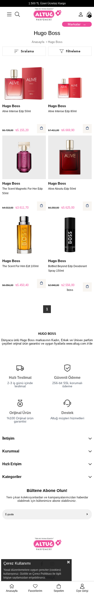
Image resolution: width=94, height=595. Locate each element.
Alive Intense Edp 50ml (16, 111)
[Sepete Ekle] (41, 128)
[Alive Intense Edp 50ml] (24, 80)
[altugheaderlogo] (47, 544)
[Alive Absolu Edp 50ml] (70, 157)
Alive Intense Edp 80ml (62, 111)
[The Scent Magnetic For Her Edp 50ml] (24, 157)
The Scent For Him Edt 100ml (20, 266)
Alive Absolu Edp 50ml (62, 188)
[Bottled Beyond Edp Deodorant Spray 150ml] (70, 235)
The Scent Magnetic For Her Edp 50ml (22, 191)
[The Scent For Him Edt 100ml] (24, 235)
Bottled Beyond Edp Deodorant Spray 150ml (67, 268)
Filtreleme (73, 51)
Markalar (74, 24)
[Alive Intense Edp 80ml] (70, 80)
